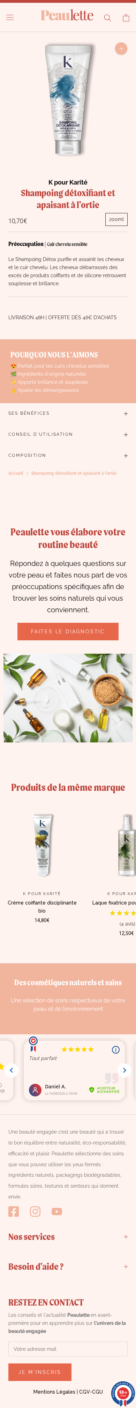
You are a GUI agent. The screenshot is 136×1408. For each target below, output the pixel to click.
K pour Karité (68, 182)
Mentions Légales (54, 1392)
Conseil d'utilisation (40, 434)
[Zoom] (121, 48)
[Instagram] (35, 1211)
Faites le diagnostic (68, 631)
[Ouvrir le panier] (126, 17)
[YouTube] (57, 1211)
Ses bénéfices (29, 413)
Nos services (31, 1236)
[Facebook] (13, 1211)
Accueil (15, 473)
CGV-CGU (91, 1392)
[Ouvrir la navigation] (10, 17)
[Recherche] (107, 17)
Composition (27, 455)
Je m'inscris (39, 1372)
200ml (116, 219)
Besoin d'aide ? (35, 1266)
